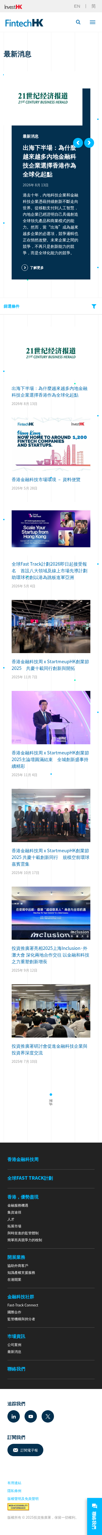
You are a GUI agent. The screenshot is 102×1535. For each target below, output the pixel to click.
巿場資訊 (16, 1336)
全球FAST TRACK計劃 (30, 1177)
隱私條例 (14, 1490)
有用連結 (14, 1482)
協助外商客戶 (17, 1265)
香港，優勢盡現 (23, 1196)
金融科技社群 (20, 1296)
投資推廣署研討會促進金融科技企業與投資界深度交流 (49, 1049)
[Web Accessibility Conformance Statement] (18, 1506)
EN (77, 6)
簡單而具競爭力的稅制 (24, 1239)
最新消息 (14, 1351)
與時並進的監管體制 (23, 1232)
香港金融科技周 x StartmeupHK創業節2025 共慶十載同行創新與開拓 (50, 664)
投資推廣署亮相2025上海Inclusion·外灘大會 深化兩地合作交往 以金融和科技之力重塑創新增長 (50, 955)
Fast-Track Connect (22, 1304)
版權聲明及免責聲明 (23, 1498)
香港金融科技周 (23, 1159)
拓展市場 (14, 1225)
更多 (51, 1102)
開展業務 (16, 1257)
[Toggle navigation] (92, 21)
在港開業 (14, 1279)
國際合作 (14, 1311)
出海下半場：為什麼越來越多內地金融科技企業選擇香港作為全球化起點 (49, 160)
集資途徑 (14, 1212)
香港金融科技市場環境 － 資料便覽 (46, 479)
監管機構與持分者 (21, 1318)
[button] (80, 22)
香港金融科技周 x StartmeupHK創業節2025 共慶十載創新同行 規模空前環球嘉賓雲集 (50, 857)
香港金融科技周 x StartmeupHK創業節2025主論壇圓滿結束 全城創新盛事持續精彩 (50, 759)
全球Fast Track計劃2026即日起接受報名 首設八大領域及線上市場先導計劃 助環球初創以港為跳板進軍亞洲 (51, 570)
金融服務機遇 (17, 1205)
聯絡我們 (16, 1368)
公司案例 (14, 1344)
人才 (10, 1218)
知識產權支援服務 (21, 1272)
